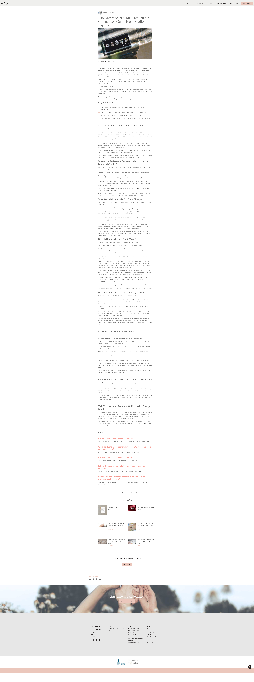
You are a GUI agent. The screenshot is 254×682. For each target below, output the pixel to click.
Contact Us (93, 632)
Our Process (190, 3)
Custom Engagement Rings (152, 636)
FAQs (92, 634)
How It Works (93, 636)
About (231, 3)
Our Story (149, 628)
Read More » (110, 512)
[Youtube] (100, 579)
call (97, 629)
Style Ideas (200, 3)
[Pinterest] (96, 579)
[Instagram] (93, 579)
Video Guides (211, 3)
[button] (125, 43)
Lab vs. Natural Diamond (152, 632)
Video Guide (149, 630)
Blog (237, 3)
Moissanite (149, 634)
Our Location (221, 3)
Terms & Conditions (151, 642)
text (99, 629)
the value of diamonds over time (142, 289)
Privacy (148, 640)
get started (247, 3)
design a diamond (146, 423)
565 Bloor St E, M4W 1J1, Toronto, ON (116, 628)
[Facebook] (90, 579)
